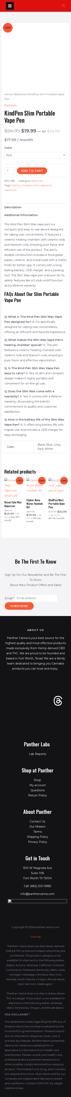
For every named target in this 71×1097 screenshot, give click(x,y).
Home (8, 94)
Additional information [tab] (21, 215)
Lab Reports (37, 754)
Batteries (20, 94)
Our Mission (37, 826)
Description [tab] (12, 207)
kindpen (27, 185)
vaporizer (10, 190)
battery (16, 185)
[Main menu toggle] (10, 6)
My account (37, 785)
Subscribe (19, 606)
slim (36, 185)
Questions (38, 790)
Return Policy (37, 795)
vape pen (46, 185)
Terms (37, 831)
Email (9, 598)
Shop (37, 780)
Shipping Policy (37, 837)
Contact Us (37, 821)
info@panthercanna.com (38, 894)
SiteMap (35, 936)
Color (8, 148)
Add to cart (32, 170)
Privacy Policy (37, 842)
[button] (63, 5)
